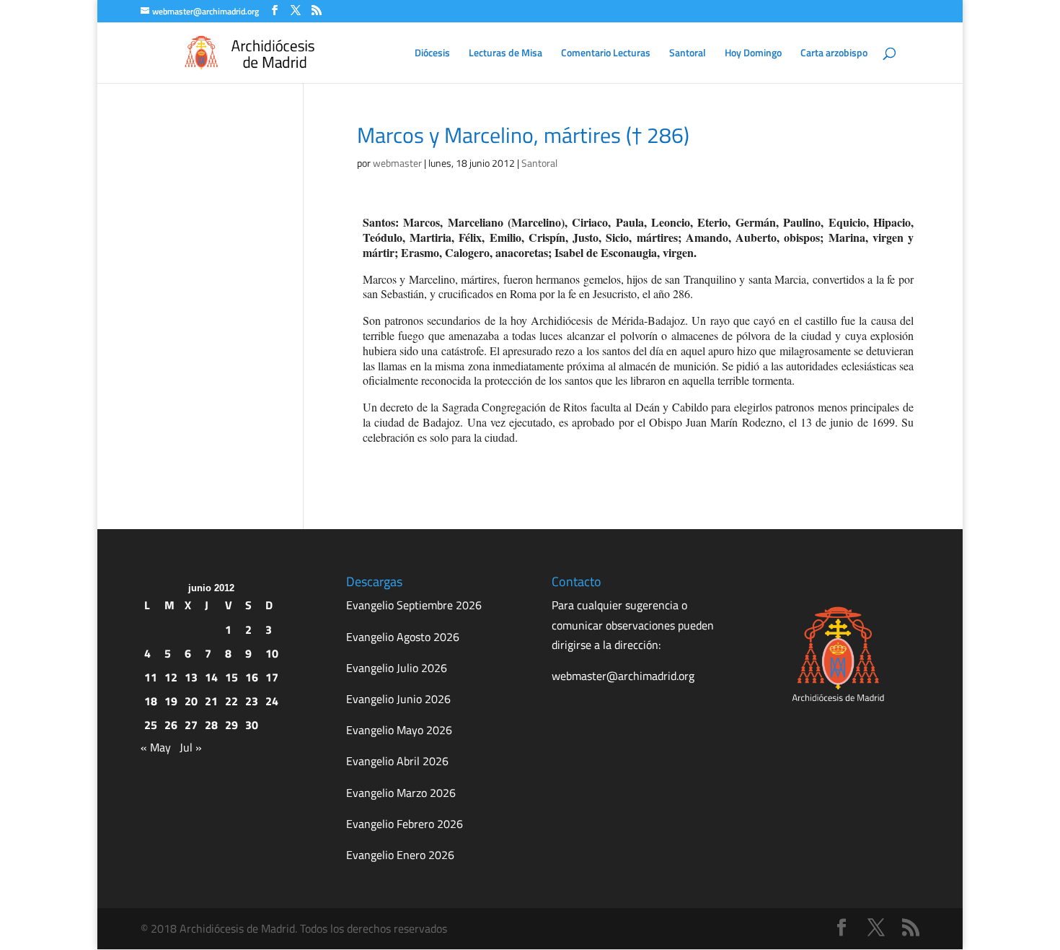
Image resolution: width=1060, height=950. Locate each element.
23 (251, 701)
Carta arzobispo (833, 54)
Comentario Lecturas (605, 54)
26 (170, 724)
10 (271, 653)
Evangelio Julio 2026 (396, 667)
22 (231, 701)
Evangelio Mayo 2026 (399, 729)
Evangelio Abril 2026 (397, 761)
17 (271, 677)
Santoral (687, 54)
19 (170, 701)
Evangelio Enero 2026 (400, 854)
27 (191, 724)
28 (211, 724)
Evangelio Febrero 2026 (404, 823)
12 (170, 677)
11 (150, 677)
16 (251, 677)
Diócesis (432, 54)
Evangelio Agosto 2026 (402, 636)
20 (191, 701)
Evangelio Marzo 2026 (401, 792)
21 (211, 701)
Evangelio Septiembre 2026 (414, 605)
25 (150, 724)
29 (231, 724)
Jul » (191, 747)
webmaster (397, 162)
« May (156, 747)
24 (271, 701)
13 (191, 677)
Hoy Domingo (753, 54)
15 (231, 677)
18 (150, 701)
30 (251, 724)
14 (211, 677)
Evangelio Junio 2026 (398, 698)
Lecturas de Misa (505, 54)
